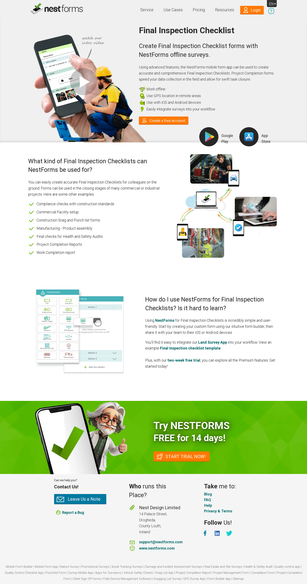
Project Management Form (231, 573)
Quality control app (287, 567)
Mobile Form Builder (19, 567)
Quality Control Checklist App (24, 573)
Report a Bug (73, 512)
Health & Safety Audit (258, 567)
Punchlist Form (56, 573)
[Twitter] (229, 533)
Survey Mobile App (80, 573)
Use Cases (173, 10)
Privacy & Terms (218, 511)
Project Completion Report (193, 573)
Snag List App (164, 573)
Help (208, 505)
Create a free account (167, 120)
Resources (224, 10)
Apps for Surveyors (108, 573)
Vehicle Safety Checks (138, 573)
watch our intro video (83, 81)
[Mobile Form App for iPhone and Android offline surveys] (47, 9)
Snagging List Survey (167, 579)
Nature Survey (69, 567)
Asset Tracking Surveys (127, 567)
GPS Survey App (194, 579)
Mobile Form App (46, 567)
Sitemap (238, 579)
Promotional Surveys (95, 567)
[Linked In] (217, 533)
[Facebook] (205, 533)
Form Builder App (219, 579)
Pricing (199, 10)
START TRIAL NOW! (185, 456)
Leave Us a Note (84, 499)
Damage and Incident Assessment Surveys (173, 567)
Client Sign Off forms (87, 579)
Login (256, 10)
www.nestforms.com (157, 548)
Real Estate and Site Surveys (223, 567)
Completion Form (263, 573)
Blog (208, 494)
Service (147, 10)
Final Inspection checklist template (190, 348)
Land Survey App (212, 342)
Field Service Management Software (127, 579)
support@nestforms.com (161, 542)
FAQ (207, 500)
